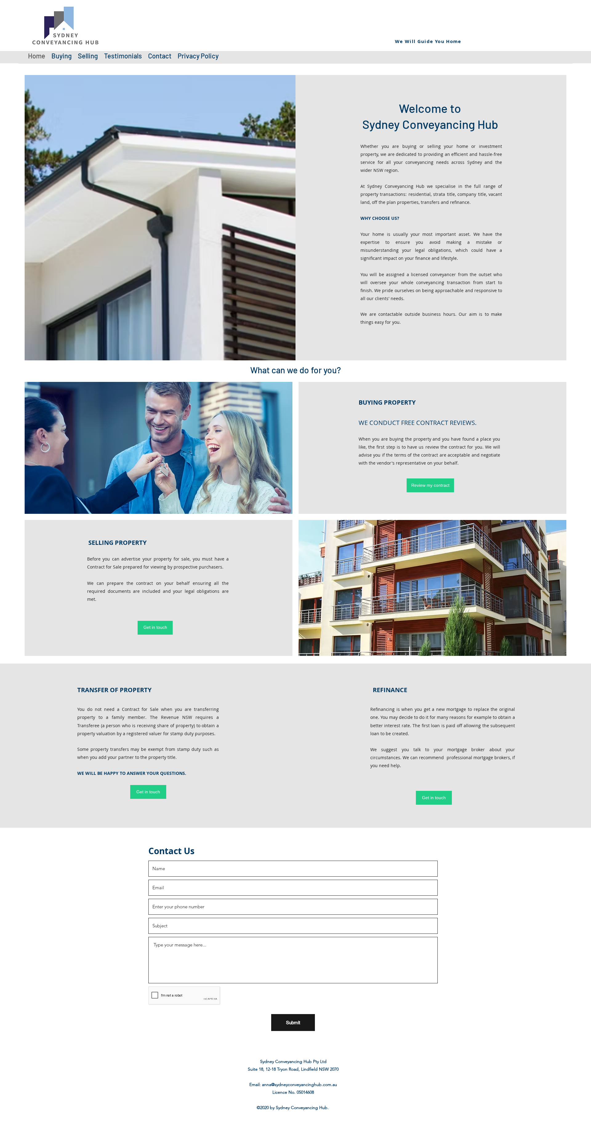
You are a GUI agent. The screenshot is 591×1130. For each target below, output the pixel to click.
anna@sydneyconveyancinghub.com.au (299, 1084)
